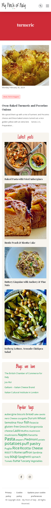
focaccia (34, 422)
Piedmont (31, 439)
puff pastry (31, 443)
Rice (15, 447)
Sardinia (37, 452)
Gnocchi (24, 426)
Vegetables (36, 461)
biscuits (21, 414)
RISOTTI (9, 452)
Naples (23, 435)
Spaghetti (24, 456)
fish (26, 422)
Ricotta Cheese (31, 448)
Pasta (10, 439)
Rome (18, 452)
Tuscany (25, 461)
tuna (16, 460)
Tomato (8, 461)
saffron (27, 452)
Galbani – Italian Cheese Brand (20, 387)
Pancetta (33, 435)
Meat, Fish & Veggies (11, 97)
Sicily (7, 456)
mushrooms (11, 435)
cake (36, 414)
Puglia (8, 448)
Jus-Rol (8, 382)
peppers (20, 439)
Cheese (13, 418)
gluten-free (12, 426)
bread (29, 414)
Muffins (25, 430)
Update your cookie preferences (36, 494)
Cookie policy (19, 494)
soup (14, 456)
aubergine (11, 414)
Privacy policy (8, 494)
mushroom (34, 430)
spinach (36, 456)
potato (41, 439)
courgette (22, 418)
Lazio (17, 430)
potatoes (13, 443)
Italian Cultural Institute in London (21, 392)
